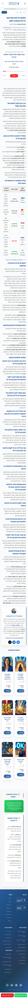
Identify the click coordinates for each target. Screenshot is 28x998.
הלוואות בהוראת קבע (7, 944)
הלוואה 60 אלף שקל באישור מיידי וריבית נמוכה (7, 762)
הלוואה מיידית (8, 931)
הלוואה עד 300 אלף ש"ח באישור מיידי (20, 719)
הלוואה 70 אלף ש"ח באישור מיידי (7, 719)
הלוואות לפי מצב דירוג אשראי (21, 936)
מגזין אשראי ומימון (22, 960)
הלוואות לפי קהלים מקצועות (20, 950)
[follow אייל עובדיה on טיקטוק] (10, 642)
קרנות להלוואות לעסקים (7, 961)
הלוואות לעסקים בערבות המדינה (7, 958)
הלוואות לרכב (23, 957)
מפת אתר (9, 920)
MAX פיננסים (13, 260)
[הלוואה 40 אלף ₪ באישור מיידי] (20, 749)
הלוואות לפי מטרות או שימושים (21, 932)
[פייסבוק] (20, 985)
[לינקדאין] (16, 985)
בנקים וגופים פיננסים (22, 947)
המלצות (9, 901)
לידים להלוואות (8, 908)
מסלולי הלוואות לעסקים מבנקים (7, 965)
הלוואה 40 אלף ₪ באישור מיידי (20, 761)
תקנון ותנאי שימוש (8, 914)
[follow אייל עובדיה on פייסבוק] (18, 642)
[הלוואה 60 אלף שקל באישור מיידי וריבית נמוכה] (7, 749)
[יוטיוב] (11, 985)
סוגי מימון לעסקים (8, 969)
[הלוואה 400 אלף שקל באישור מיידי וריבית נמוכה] (7, 664)
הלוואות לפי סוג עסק (7, 972)
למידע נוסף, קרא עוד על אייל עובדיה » (14, 638)
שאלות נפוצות (8, 904)
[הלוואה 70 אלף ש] (7, 707)
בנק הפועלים (20, 260)
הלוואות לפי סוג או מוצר (21, 944)
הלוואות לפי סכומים (19, 8)
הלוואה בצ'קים (8, 947)
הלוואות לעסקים (8, 954)
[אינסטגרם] (7, 985)
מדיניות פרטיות (8, 911)
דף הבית (25, 8)
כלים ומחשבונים (22, 963)
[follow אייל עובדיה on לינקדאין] (14, 642)
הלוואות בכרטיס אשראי (7, 941)
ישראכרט (8, 260)
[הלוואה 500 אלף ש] (20, 664)
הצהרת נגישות (8, 917)
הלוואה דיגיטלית (8, 937)
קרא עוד (20, 690)
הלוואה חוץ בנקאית (7, 934)
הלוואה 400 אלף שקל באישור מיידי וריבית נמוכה (7, 676)
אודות (10, 898)
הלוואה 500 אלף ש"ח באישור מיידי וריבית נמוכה (21, 676)
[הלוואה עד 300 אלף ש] (20, 707)
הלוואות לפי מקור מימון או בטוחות (21, 940)
